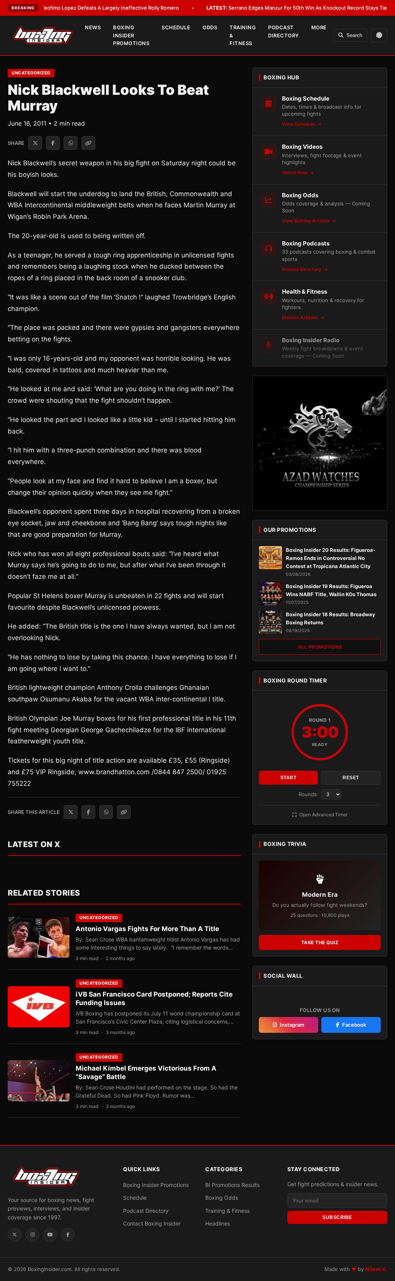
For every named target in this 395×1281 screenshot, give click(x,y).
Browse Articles (300, 317)
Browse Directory (302, 269)
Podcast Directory (283, 31)
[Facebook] (68, 1235)
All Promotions (320, 647)
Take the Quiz (320, 942)
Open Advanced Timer (323, 814)
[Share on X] (35, 143)
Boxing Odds (221, 1197)
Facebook (354, 1025)
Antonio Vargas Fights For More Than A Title (147, 929)
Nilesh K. (376, 1269)
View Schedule (299, 124)
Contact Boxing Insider (152, 1223)
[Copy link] (88, 143)
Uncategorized (31, 73)
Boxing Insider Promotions (131, 35)
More (319, 27)
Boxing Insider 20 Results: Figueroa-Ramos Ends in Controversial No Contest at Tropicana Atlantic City (330, 558)
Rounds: (309, 794)
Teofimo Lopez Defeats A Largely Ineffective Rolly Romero (99, 8)
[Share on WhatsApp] (71, 143)
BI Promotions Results (232, 1185)
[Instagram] (32, 1235)
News (93, 27)
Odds (210, 27)
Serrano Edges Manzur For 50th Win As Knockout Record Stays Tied (298, 8)
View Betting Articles (306, 221)
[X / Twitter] (15, 1235)
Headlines (217, 1223)
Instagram (292, 1025)
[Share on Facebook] (53, 143)
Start (288, 777)
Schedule (176, 27)
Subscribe (337, 1217)
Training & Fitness (243, 35)
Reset (351, 777)
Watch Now (295, 172)
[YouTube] (50, 1235)
